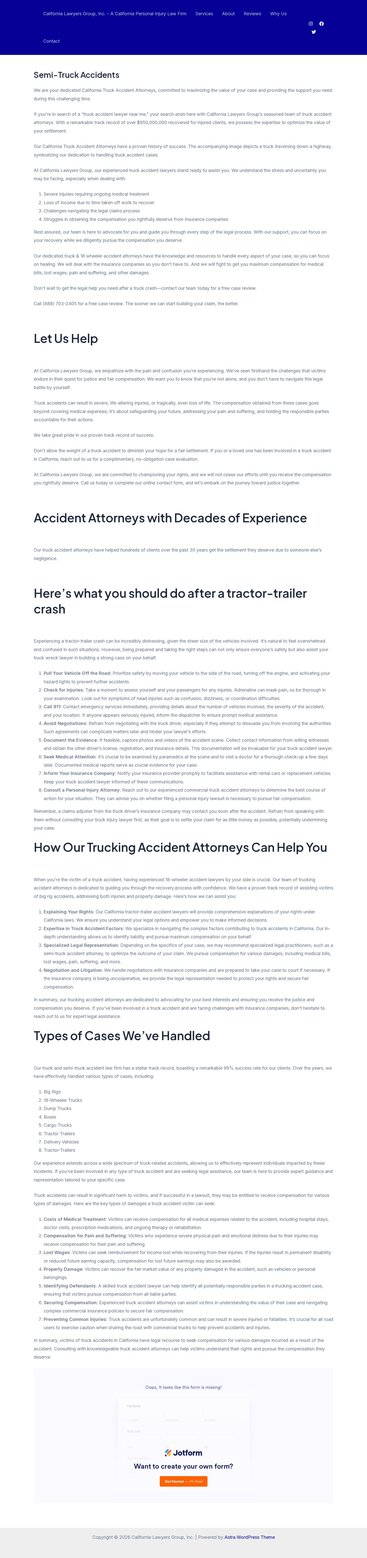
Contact (51, 41)
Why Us (278, 13)
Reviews (252, 13)
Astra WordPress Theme (249, 1537)
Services (204, 13)
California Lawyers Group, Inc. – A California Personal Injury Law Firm (114, 13)
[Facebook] (321, 23)
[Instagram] (311, 23)
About (228, 13)
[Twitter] (314, 32)
